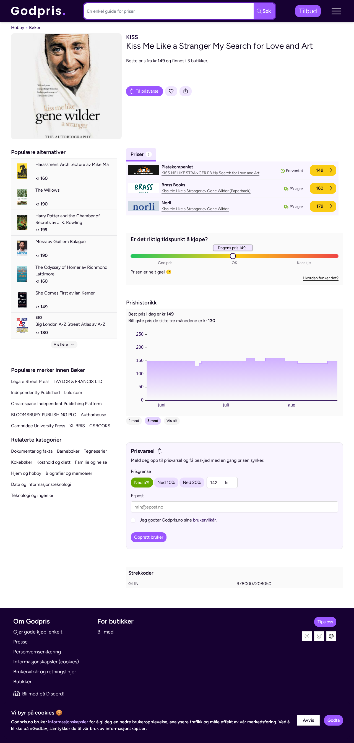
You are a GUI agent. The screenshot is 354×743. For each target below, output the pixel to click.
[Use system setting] (331, 636)
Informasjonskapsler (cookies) (46, 662)
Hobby (17, 27)
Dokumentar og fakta (32, 451)
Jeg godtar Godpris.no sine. (178, 520)
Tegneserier (95, 451)
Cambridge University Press (38, 425)
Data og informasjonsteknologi (41, 484)
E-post (137, 495)
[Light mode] (307, 636)
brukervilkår (204, 520)
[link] (38, 11)
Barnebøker (68, 451)
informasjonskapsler (68, 721)
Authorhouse (93, 414)
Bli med (105, 632)
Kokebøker (21, 462)
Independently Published (35, 392)
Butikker (22, 682)
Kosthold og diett (54, 462)
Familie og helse (91, 462)
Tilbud (308, 11)
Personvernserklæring (37, 652)
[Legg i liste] (171, 91)
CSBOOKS (99, 425)
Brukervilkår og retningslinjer (44, 672)
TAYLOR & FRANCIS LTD (78, 381)
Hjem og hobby (26, 473)
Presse (20, 642)
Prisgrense (141, 471)
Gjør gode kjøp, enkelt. (38, 632)
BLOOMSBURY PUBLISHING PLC (43, 414)
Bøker (34, 27)
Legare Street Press (30, 381)
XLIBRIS (77, 425)
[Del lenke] (185, 91)
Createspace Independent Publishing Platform (56, 403)
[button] (336, 11)
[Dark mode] (319, 636)
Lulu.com (73, 392)
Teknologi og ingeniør (32, 495)
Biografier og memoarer (69, 473)
